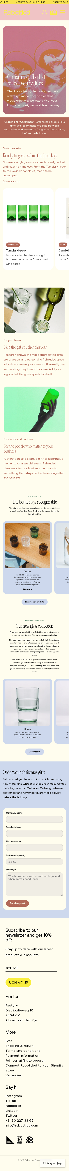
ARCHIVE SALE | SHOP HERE (30, 2)
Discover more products (34, 602)
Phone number (13, 841)
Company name (14, 813)
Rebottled (29, 1160)
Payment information (22, 1055)
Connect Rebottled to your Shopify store (34, 1067)
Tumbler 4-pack (16, 250)
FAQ (9, 1041)
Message (11, 869)
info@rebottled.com (22, 1125)
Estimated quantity (16, 855)
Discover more (10, 181)
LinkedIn (12, 1110)
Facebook (13, 1106)
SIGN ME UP (18, 982)
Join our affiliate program (26, 1060)
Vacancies (14, 1075)
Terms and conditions (23, 1050)
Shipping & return (19, 1046)
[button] (62, 12)
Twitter (11, 1115)
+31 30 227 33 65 (19, 1120)
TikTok (11, 1101)
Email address (13, 827)
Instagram (14, 1096)
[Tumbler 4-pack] (28, 213)
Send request (17, 903)
